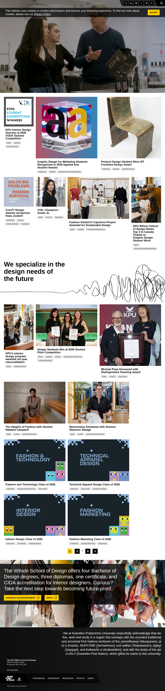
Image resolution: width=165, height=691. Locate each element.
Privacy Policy (42, 14)
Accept (154, 12)
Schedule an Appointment (20, 598)
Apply (49, 598)
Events (57, 356)
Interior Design (12, 146)
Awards (17, 143)
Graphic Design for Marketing (69, 171)
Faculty (49, 217)
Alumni (16, 434)
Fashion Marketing (29, 434)
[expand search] (161, 3)
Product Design (128, 169)
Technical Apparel (45, 360)
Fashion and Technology (95, 229)
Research (25, 224)
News (8, 143)
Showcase (42, 171)
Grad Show (122, 376)
